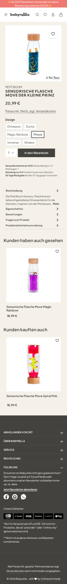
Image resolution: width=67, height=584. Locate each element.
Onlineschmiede (50, 578)
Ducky (30, 126)
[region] (33, 53)
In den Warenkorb (36, 153)
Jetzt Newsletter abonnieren (20, 489)
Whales (29, 142)
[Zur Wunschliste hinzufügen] (53, 34)
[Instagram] (15, 497)
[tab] (33, 197)
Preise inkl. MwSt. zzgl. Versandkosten (30, 111)
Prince (38, 134)
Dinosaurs (14, 126)
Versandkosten (15, 570)
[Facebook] (7, 497)
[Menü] (6, 14)
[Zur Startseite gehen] (19, 14)
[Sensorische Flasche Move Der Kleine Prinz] (33, 53)
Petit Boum (13, 87)
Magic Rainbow (17, 134)
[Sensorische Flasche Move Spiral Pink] (33, 364)
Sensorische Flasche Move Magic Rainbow (28, 308)
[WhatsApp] (24, 497)
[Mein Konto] (53, 14)
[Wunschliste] (45, 14)
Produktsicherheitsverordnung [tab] (24, 225)
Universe (13, 142)
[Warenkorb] (60, 14)
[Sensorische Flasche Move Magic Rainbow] (33, 275)
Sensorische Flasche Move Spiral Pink (31, 396)
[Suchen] (37, 14)
